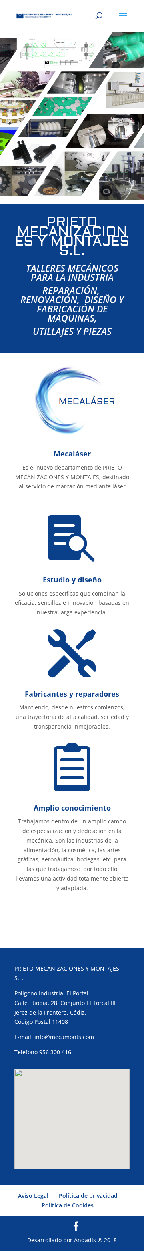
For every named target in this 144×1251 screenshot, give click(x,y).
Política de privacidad (88, 1195)
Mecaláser (72, 453)
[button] (72, 1111)
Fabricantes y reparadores (72, 694)
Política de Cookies (68, 1205)
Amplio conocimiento (72, 808)
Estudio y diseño (72, 579)
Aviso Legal (33, 1195)
